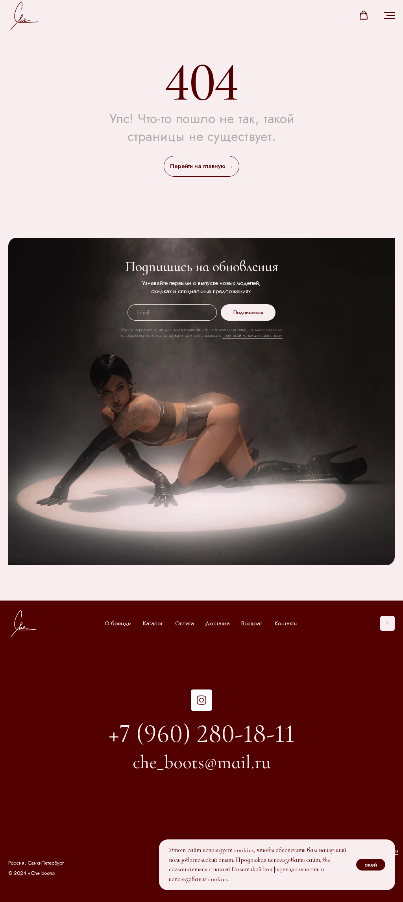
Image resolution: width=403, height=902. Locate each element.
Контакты (286, 623)
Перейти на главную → (201, 166)
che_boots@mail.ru (202, 762)
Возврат (251, 623)
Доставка (217, 623)
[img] (201, 699)
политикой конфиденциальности (252, 335)
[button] (363, 15)
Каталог (153, 623)
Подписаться (248, 312)
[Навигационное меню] (389, 16)
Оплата (184, 623)
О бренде (118, 623)
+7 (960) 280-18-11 (202, 733)
